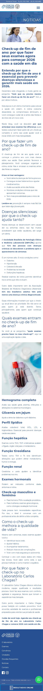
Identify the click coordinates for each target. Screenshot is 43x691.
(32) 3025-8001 (36, 1)
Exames (5, 646)
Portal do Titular (11, 1)
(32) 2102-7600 (24, 1)
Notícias (5, 663)
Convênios (6, 651)
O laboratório (7, 642)
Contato (5, 667)
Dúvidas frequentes (10, 659)
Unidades (6, 655)
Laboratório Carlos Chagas (15, 585)
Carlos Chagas (8, 680)
